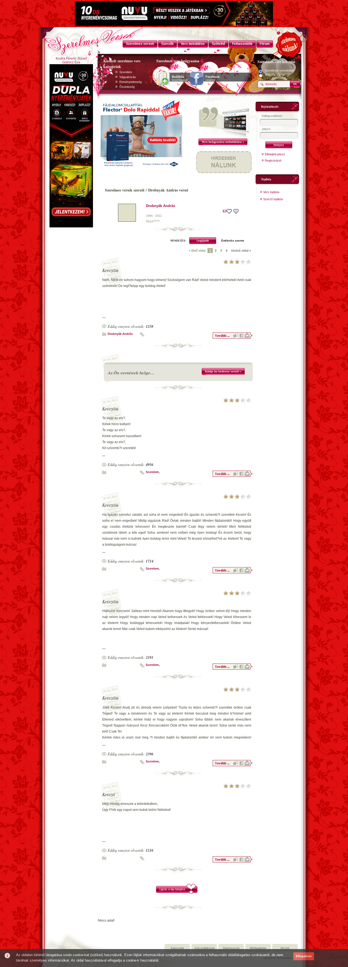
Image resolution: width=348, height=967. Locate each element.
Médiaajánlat (258, 948)
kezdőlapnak (180, 78)
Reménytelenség (130, 82)
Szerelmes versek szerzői (124, 190)
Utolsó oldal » (241, 250)
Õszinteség (127, 86)
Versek (285, 948)
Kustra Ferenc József (71, 58)
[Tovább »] (232, 337)
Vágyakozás (127, 77)
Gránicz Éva (71, 62)
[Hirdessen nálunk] (289, 43)
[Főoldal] (70, 39)
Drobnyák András (160, 206)
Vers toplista (271, 192)
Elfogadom (304, 956)
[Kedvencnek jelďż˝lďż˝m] (236, 211)
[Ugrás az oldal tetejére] (176, 893)
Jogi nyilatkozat (204, 948)
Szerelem (125, 72)
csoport (213, 78)
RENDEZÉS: (178, 240)
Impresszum (231, 948)
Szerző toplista (273, 199)
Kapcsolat (177, 948)
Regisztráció (273, 160)
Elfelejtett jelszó (275, 154)
